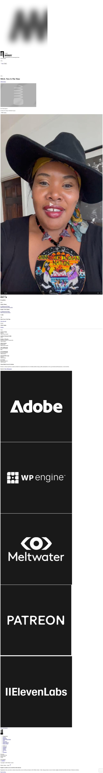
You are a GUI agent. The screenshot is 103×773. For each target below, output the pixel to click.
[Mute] (98, 293)
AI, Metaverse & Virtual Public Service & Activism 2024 (6, 307)
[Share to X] (4, 297)
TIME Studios (3, 81)
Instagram (5, 746)
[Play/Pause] (2, 293)
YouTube (4, 750)
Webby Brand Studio (7, 739)
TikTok (4, 748)
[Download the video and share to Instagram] (1, 297)
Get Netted (5, 741)
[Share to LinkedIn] (6, 297)
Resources (5, 738)
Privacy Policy (5, 743)
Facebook (5, 752)
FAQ (4, 740)
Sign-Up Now (3, 771)
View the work (3, 321)
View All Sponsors (8, 368)
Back (3, 63)
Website (1, 327)
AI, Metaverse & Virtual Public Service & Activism (5, 312)
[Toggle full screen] (101, 293)
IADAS (4, 737)
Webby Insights (6, 742)
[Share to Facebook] (3, 297)
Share (5, 63)
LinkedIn (4, 747)
